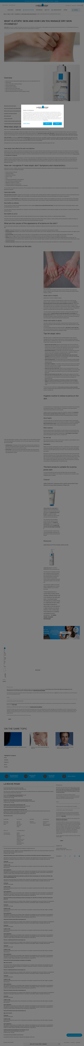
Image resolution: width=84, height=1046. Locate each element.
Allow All (57, 123)
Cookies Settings (26, 123)
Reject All (48, 123)
